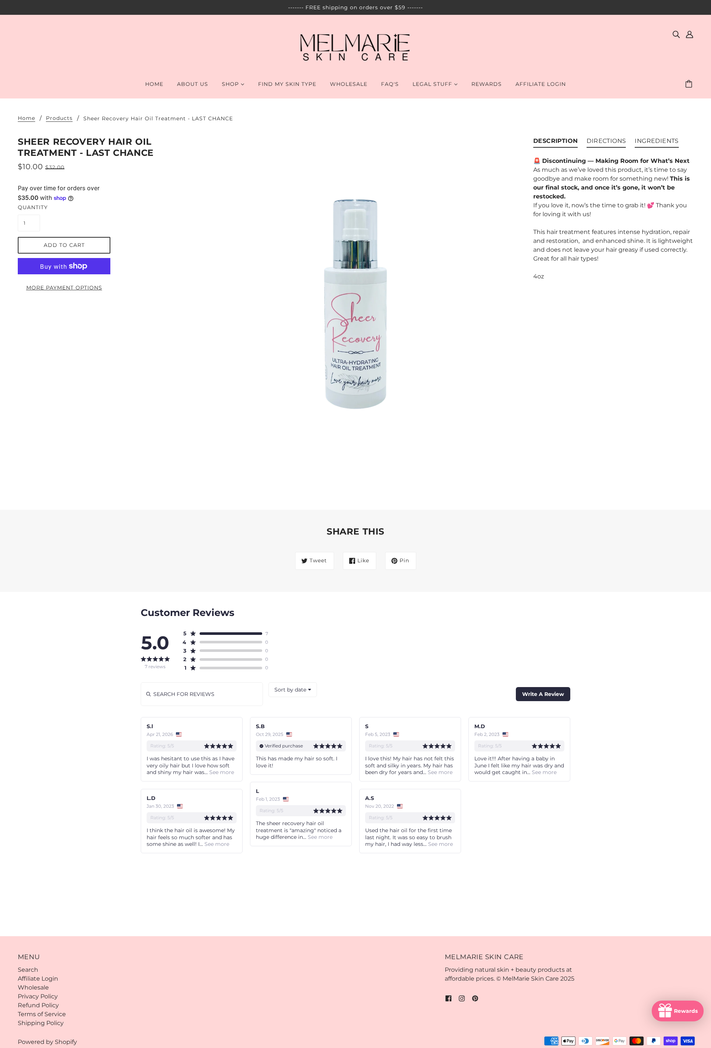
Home (26, 118)
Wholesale (33, 987)
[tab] (555, 142)
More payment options (64, 287)
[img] (676, 34)
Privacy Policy (38, 996)
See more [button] (221, 772)
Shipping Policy (41, 1023)
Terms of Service (42, 1014)
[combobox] (292, 689)
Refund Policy (38, 1005)
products (59, 118)
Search (28, 969)
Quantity (29, 207)
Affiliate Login (38, 978)
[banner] (356, 47)
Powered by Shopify (47, 1041)
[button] (222, 633)
